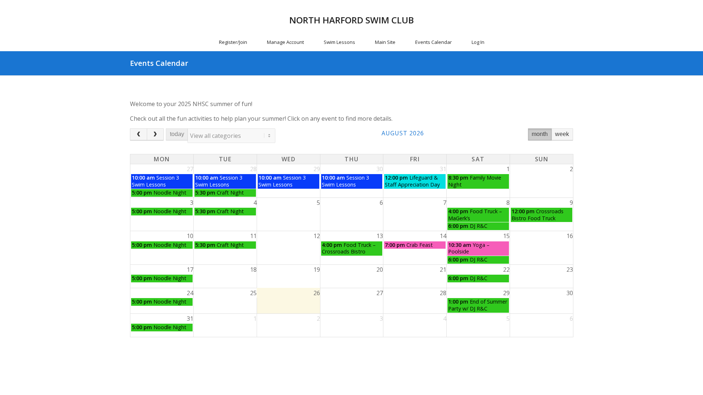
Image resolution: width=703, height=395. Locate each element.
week (562, 134)
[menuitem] (233, 42)
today (177, 134)
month (540, 134)
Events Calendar (159, 63)
